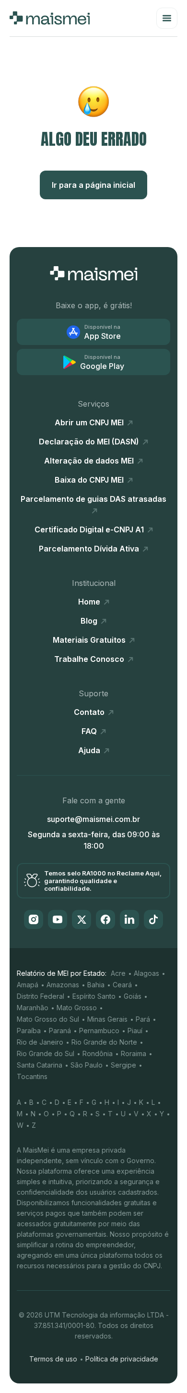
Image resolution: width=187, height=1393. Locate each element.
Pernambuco (99, 1030)
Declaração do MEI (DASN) (90, 441)
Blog (90, 621)
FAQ (90, 731)
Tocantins (32, 1076)
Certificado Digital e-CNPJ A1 (90, 529)
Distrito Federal (40, 996)
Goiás (132, 996)
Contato (90, 712)
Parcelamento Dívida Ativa (90, 548)
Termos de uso (53, 1359)
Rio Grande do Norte (104, 1042)
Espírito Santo (94, 996)
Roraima (133, 1053)
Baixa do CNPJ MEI (90, 480)
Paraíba (29, 1030)
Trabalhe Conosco (90, 659)
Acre (118, 973)
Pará (143, 1019)
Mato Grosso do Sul (48, 1019)
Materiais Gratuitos (90, 640)
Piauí (135, 1030)
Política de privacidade (121, 1359)
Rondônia (97, 1053)
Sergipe (123, 1065)
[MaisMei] (50, 18)
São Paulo (86, 1065)
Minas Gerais (107, 1019)
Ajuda (90, 750)
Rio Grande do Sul (45, 1053)
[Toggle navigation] (166, 18)
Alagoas (146, 973)
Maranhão (32, 1008)
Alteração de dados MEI (90, 460)
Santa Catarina (39, 1065)
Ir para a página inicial (93, 185)
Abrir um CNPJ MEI (90, 422)
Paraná (60, 1030)
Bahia (96, 985)
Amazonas (63, 985)
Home (90, 601)
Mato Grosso (77, 1008)
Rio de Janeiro (40, 1042)
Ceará (122, 985)
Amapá (27, 985)
